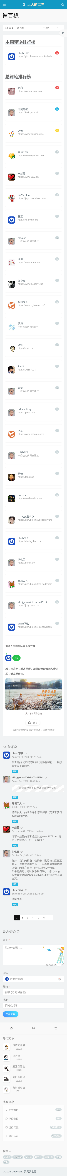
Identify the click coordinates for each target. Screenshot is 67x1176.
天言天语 (18, 1157)
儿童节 (7, 1157)
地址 (5, 999)
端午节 (38, 1157)
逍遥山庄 (49, 1157)
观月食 (16, 1055)
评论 (6, 940)
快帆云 (15, 851)
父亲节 (28, 1157)
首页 (11, 27)
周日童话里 (19, 1077)
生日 (6, 1162)
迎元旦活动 (19, 1066)
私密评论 (51, 964)
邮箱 (6, 986)
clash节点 (17, 890)
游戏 (58, 1157)
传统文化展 (19, 1045)
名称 (6, 973)
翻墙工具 (17, 803)
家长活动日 (19, 1087)
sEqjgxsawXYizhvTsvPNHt (27, 777)
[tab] (11, 1027)
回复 (15, 771)
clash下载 (17, 753)
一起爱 (15, 827)
